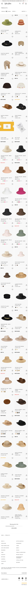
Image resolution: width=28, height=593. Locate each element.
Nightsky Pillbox (5, 306)
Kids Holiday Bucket (20, 262)
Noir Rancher (18, 304)
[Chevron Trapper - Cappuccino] (7, 66)
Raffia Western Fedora (18, 453)
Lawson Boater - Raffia (19, 285)
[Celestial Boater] (7, 45)
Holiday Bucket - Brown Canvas (20, 177)
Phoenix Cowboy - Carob (19, 390)
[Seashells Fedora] (7, 509)
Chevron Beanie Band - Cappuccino (19, 53)
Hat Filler (17, 137)
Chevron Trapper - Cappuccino (5, 74)
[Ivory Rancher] (5, 33)
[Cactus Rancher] (7, 24)
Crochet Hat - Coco (5, 93)
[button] (14, 528)
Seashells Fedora (5, 516)
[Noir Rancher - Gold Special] (1, 33)
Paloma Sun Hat (18, 367)
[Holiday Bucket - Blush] (7, 172)
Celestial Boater (5, 53)
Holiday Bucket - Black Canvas (20, 156)
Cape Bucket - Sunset (18, 32)
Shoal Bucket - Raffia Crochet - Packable (19, 515)
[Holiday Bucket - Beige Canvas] (7, 151)
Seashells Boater (5, 495)
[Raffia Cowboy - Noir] (19, 412)
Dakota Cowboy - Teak (5, 116)
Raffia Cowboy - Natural (7, 430)
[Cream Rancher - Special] (3, 33)
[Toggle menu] (2, 3)
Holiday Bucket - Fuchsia (21, 198)
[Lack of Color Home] (8, 3)
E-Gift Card (3, 137)
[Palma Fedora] (7, 340)
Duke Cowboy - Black (18, 116)
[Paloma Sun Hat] (3, 370)
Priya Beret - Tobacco (4, 411)
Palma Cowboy (18, 327)
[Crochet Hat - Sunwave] (1, 96)
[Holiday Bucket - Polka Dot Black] (7, 214)
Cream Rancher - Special (21, 72)
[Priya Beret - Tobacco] (7, 403)
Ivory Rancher (4, 262)
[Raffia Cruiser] (7, 445)
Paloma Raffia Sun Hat (6, 367)
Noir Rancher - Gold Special (5, 325)
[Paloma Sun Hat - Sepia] (5, 370)
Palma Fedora (4, 346)
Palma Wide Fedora (19, 346)
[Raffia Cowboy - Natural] (15, 412)
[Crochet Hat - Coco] (7, 87)
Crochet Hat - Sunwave (20, 93)
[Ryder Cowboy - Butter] (7, 467)
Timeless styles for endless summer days (12, 0)
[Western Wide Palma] (17, 349)
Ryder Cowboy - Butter (4, 474)
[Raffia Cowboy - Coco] (17, 412)
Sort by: (24, 11)
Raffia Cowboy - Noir (20, 430)
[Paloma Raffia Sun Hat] (7, 361)
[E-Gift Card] (7, 129)
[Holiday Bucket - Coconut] (1, 159)
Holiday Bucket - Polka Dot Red (6, 240)
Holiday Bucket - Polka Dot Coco (20, 219)
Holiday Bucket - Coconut (5, 198)
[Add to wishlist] (12, 15)
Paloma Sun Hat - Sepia (6, 388)
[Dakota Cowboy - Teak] (7, 108)
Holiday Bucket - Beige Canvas (6, 156)
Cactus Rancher (5, 30)
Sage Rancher (18, 474)
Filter (13, 11)
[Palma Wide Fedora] (15, 349)
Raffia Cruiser (4, 453)
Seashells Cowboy (19, 495)
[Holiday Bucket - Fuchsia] (5, 159)
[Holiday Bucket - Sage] (3, 159)
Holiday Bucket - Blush (6, 177)
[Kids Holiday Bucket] (15, 265)
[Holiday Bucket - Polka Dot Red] (7, 235)
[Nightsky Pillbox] (7, 298)
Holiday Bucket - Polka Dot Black (6, 219)
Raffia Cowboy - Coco (20, 409)
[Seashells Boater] (7, 488)
